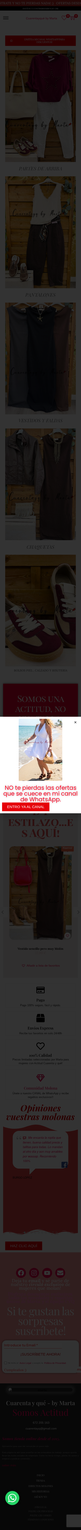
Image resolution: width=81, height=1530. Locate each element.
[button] (75, 722)
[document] (40, 765)
